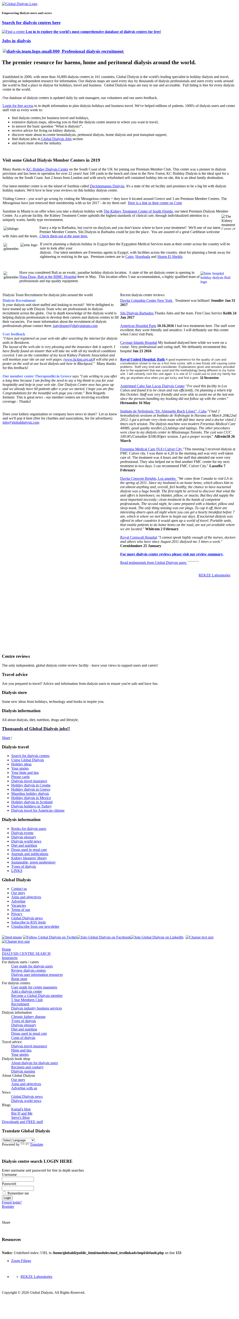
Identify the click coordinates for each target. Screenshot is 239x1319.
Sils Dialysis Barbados (137, 313)
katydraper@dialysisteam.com (75, 326)
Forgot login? (12, 1202)
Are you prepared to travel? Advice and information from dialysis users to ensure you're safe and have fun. (80, 684)
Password (9, 1184)
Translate (36, 1144)
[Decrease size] (16, 941)
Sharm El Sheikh (169, 257)
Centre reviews (16, 656)
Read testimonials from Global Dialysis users (153, 563)
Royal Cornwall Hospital (138, 537)
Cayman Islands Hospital (138, 343)
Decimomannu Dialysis (107, 186)
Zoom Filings (21, 1261)
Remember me (18, 1193)
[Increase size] (200, 937)
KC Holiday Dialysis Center (47, 169)
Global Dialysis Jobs (56, 139)
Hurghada (142, 257)
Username (9, 1175)
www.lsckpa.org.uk (79, 359)
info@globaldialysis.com (21, 422)
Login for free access (18, 106)
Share (6, 738)
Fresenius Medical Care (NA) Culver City (151, 449)
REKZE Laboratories (214, 575)
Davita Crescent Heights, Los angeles (148, 478)
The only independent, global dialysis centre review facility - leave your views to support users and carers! (80, 665)
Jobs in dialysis (16, 40)
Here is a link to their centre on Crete (155, 203)
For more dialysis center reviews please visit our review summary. (171, 554)
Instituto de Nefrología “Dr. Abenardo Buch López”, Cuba (163, 411)
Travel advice (15, 674)
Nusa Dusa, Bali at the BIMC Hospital (47, 277)
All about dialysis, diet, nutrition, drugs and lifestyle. (40, 720)
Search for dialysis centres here (31, 22)
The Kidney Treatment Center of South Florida (138, 211)
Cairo (129, 257)
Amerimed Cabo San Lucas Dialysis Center (152, 386)
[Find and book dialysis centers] (41, 118)
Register (8, 1207)
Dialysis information (21, 710)
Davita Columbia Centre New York (146, 300)
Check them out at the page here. (63, 236)
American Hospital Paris (138, 326)
